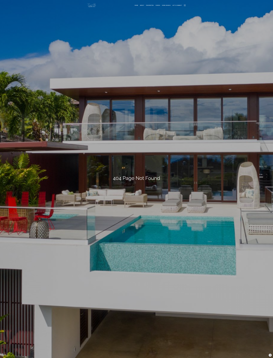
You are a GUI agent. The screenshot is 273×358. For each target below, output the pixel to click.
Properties (150, 5)
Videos (158, 5)
